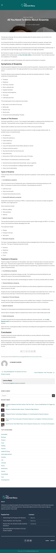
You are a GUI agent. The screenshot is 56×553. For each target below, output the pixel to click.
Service (3, 471)
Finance (3, 440)
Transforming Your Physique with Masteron (14, 518)
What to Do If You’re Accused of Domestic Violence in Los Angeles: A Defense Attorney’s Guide (29, 419)
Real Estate (4, 468)
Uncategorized (5, 480)
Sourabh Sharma (35, 24)
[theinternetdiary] (28, 5)
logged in (12, 383)
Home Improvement (6, 454)
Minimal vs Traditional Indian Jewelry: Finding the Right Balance (22, 409)
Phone (3, 465)
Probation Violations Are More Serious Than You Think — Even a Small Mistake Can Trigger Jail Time (30, 405)
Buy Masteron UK (29, 356)
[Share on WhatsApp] (21, 351)
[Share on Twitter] (26, 351)
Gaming (3, 445)
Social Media (4, 474)
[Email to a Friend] (29, 351)
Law (2, 460)
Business (3, 437)
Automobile (4, 434)
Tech (2, 477)
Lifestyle (3, 463)
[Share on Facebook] (24, 351)
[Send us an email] (30, 540)
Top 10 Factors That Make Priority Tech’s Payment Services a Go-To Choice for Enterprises (29, 423)
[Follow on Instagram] (28, 540)
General (3, 448)
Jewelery (3, 457)
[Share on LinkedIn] (34, 351)
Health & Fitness (28, 17)
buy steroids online (37, 356)
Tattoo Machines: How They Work (43, 372)
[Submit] (53, 395)
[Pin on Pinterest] (32, 351)
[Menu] (2, 5)
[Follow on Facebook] (25, 540)
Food (2, 443)
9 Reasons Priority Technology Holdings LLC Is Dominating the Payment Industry (27, 414)
